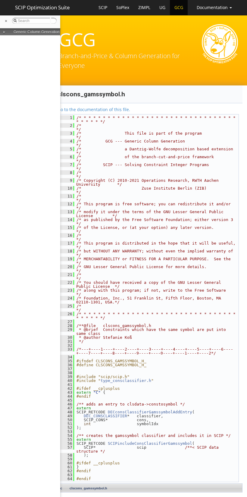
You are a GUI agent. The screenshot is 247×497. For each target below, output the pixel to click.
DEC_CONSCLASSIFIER (105, 416)
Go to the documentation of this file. (94, 109)
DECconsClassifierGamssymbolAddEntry (150, 412)
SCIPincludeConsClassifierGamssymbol (150, 443)
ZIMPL (144, 7)
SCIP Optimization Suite (42, 7)
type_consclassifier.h (126, 380)
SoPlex (122, 7)
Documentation (213, 7)
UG (162, 7)
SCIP (102, 7)
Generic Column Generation (37, 32)
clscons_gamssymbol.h (88, 488)
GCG (178, 7)
